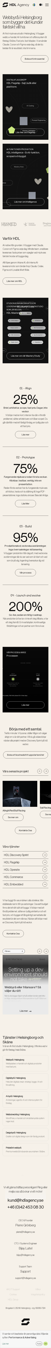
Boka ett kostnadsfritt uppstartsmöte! (25, 755)
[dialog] (25, 1339)
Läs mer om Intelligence (25, 201)
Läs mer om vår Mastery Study (25, 356)
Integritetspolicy (38, 1294)
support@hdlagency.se (25, 1278)
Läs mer (25, 434)
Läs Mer (25, 503)
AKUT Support (13, 1289)
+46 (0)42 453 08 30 (25, 1207)
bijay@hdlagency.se (25, 1255)
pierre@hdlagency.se (25, 1232)
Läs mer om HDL (14, 281)
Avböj (39, 1343)
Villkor (38, 1289)
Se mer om (13, 817)
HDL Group (13, 1299)
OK (45, 1343)
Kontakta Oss (25, 830)
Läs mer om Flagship (25, 132)
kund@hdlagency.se (25, 1200)
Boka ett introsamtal (34, 59)
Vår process (26, 572)
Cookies (13, 1294)
